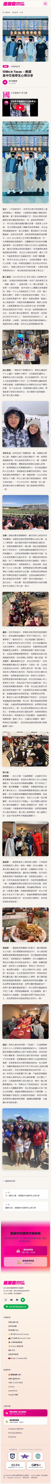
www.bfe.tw (12, 1390)
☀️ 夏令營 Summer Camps (18, 1334)
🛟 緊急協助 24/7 (14, 1374)
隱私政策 (26, 1477)
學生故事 (15, 12)
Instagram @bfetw (15, 1429)
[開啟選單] (45, 3)
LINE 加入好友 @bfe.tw (17, 1307)
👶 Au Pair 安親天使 (15, 1346)
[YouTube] (11, 1300)
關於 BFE (11, 1350)
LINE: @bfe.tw (14, 1378)
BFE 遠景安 (6, 12)
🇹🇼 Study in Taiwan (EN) (17, 1358)
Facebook (12, 1437)
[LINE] (23, 1300)
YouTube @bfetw (15, 1433)
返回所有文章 (10, 1181)
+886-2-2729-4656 (15, 1382)
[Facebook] (17, 1300)
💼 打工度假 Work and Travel (19, 1338)
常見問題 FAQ (13, 1330)
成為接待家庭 (13, 1354)
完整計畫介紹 (13, 1322)
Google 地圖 (13, 1394)
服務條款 (34, 1477)
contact (11, 1386)
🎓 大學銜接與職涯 (15, 1342)
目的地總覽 (12, 1326)
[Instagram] (6, 1300)
